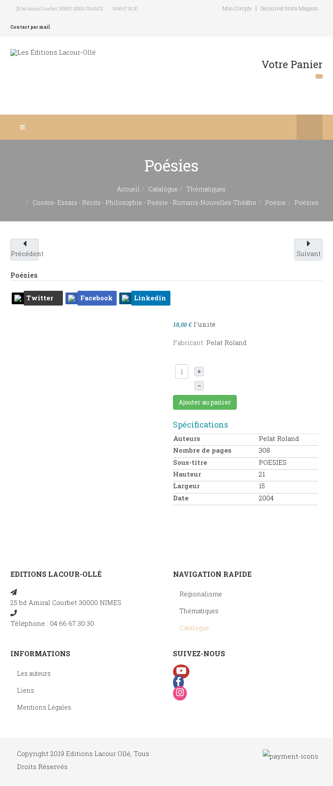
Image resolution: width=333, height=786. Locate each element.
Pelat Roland (226, 342)
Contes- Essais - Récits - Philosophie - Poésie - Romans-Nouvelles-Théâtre (144, 202)
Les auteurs (34, 673)
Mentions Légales (44, 707)
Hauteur (187, 474)
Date (181, 497)
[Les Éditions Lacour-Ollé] (53, 52)
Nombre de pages (202, 450)
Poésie (275, 202)
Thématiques (205, 189)
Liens (25, 690)
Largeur (186, 485)
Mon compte (236, 8)
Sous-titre (190, 462)
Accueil (128, 189)
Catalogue (163, 189)
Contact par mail (30, 27)
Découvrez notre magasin (289, 8)
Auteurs (186, 438)
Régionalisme (201, 594)
